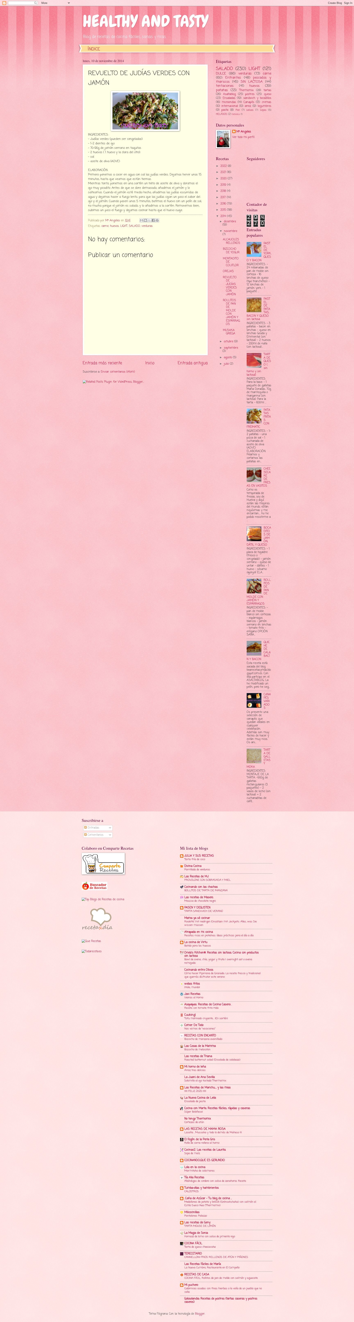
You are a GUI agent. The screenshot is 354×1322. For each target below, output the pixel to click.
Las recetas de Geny (197, 1222)
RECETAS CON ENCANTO (200, 1036)
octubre (229, 341)
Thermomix (246, 90)
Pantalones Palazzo (195, 1216)
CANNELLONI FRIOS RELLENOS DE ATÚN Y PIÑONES (216, 1257)
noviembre (230, 231)
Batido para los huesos (197, 946)
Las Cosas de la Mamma (200, 1046)
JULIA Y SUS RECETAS (199, 856)
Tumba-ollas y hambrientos (201, 1188)
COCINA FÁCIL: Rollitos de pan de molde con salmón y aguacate (221, 1278)
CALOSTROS (191, 1191)
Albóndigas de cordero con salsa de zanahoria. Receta (215, 1181)
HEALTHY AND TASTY (145, 21)
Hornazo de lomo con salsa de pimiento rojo (209, 1236)
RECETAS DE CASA (196, 1274)
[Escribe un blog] (145, 220)
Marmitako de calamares (199, 1171)
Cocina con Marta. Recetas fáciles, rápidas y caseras (217, 1108)
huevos (114, 226)
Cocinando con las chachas (201, 887)
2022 (224, 166)
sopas (263, 110)
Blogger (200, 1314)
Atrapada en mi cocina (198, 932)
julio (227, 364)
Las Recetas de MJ (196, 876)
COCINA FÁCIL (193, 1243)
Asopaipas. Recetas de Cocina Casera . (208, 1004)
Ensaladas (229, 98)
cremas (266, 102)
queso (267, 94)
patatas (222, 90)
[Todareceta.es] (92, 951)
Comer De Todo (193, 1025)
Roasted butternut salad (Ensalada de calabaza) (212, 1060)
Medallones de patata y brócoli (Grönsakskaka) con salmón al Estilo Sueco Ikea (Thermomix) (220, 1203)
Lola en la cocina (194, 1167)
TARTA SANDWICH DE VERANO (203, 911)
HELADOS (221, 114)
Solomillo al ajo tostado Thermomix (205, 1081)
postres (249, 94)
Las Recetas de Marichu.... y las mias (207, 1088)
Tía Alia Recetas (194, 1177)
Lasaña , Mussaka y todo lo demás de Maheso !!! (213, 1132)
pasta (224, 110)
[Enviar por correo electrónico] (142, 220)
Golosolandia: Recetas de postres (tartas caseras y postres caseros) (220, 1300)
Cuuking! (190, 1015)
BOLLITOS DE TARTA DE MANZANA (206, 890)
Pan (238, 110)
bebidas (236, 114)
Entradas (93, 828)
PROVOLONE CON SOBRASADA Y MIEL (207, 880)
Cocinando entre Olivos (198, 970)
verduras (147, 226)
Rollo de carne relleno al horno (201, 1143)
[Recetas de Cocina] (97, 931)
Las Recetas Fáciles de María (202, 1264)
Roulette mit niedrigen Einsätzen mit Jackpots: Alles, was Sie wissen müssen (220, 923)
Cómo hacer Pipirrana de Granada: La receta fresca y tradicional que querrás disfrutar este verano (222, 975)
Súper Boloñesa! (193, 1112)
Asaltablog (229, 94)
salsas (250, 110)
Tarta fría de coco (194, 859)
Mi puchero (191, 1285)
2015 (223, 210)
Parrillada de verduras (197, 870)
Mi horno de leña (195, 1067)
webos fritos (192, 984)
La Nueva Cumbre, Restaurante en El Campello (211, 1268)
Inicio (149, 363)
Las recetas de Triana (198, 1056)
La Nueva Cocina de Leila (200, 1098)
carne (105, 226)
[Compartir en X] (149, 220)
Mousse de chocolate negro (200, 901)
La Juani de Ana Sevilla (199, 1077)
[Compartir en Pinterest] (157, 220)
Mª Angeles (243, 132)
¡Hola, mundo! (192, 987)
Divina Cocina (192, 866)
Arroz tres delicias (195, 1070)
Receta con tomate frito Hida (201, 1008)
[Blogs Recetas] (103, 899)
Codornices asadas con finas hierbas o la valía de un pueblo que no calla (223, 1290)
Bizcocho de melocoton (197, 1050)
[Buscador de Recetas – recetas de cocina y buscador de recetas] (94, 889)
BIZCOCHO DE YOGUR (231, 251)
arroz (248, 106)
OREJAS (228, 271)
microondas (229, 102)
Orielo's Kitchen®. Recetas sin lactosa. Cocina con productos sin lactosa (221, 954)
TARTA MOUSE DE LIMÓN (200, 1226)
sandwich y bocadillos (257, 98)
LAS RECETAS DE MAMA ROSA (205, 1129)
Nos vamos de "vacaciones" (200, 1029)
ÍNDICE (94, 49)
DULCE (221, 73)
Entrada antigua (193, 363)
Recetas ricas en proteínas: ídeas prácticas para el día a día (219, 936)
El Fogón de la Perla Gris (199, 1139)
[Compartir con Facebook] (153, 220)
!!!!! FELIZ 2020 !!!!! (195, 1091)
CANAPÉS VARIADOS (267, 701)
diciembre (230, 221)
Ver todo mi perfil (243, 137)
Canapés (249, 102)
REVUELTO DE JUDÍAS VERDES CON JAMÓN (230, 286)
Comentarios (95, 835)
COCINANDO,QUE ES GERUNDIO (204, 1160)
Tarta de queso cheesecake (200, 1247)
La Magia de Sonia (196, 1233)
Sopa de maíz (192, 1153)
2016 (223, 204)
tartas (267, 90)
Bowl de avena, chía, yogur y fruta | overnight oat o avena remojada (218, 961)
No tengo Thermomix (197, 1119)
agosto (228, 357)
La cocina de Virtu (195, 942)
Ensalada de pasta (195, 1101)
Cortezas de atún (194, 1122)
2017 (223, 197)
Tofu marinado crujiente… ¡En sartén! (206, 1018)
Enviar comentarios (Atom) (118, 372)
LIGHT (123, 226)
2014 (223, 216)
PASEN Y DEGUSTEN (197, 908)
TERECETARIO (193, 1254)
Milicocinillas (192, 1212)
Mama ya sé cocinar (197, 918)
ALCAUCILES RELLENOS (231, 241)
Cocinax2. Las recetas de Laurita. (205, 1150)
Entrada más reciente (102, 363)
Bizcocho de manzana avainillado (203, 1039)
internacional (229, 106)
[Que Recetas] (91, 941)
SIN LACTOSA (252, 81)
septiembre (231, 348)
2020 (224, 178)
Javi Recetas (192, 994)
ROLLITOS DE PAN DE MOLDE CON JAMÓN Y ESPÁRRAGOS (231, 312)
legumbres (264, 106)
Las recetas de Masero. (198, 897)
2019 (223, 185)
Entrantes (233, 77)
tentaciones (225, 85)
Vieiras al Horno (193, 998)
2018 (223, 191)
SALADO (134, 226)
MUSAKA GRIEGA (229, 332)
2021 (223, 172)
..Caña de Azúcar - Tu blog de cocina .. (208, 1198)
